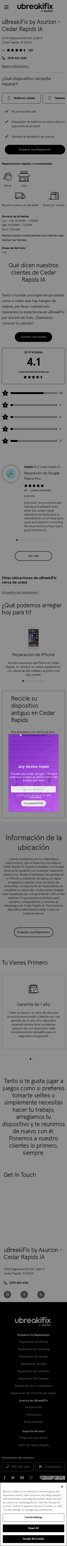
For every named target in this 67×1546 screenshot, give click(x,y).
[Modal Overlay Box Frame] (33, 773)
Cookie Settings (33, 1517)
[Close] (62, 1486)
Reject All (33, 1528)
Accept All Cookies (33, 1539)
